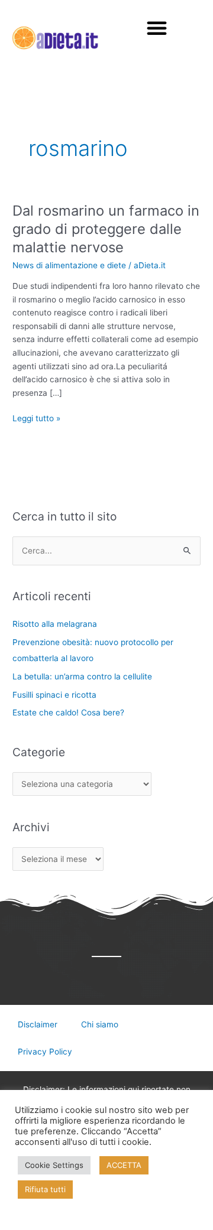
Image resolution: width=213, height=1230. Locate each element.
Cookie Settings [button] (54, 1165)
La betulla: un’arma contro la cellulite (82, 676)
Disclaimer (37, 1024)
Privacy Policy (45, 1051)
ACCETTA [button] (123, 1165)
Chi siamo (99, 1024)
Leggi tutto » (36, 417)
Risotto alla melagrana (54, 624)
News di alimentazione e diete (69, 265)
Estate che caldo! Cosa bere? (68, 712)
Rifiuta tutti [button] (45, 1189)
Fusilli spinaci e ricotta (54, 694)
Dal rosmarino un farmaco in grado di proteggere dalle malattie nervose (105, 229)
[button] (157, 28)
